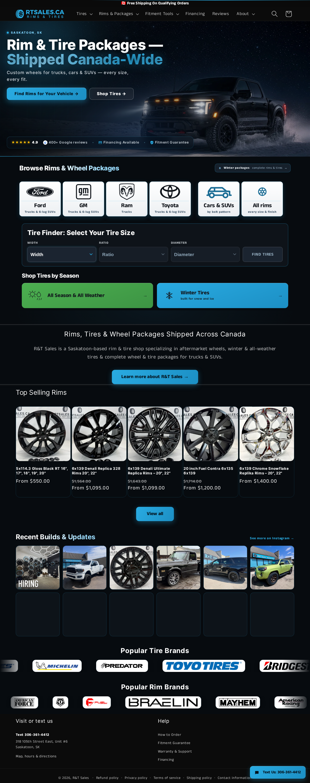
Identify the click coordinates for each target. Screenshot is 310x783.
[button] (84, 14)
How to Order (169, 734)
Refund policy (107, 777)
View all (155, 513)
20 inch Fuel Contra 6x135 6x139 (208, 470)
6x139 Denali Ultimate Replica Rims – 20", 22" (149, 470)
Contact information (234, 777)
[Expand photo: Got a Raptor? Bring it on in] (85, 615)
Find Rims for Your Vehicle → (47, 93)
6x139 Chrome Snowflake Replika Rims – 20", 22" (264, 470)
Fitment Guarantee (174, 742)
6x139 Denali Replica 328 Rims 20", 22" (96, 470)
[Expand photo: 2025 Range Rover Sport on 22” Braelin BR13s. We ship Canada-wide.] (38, 615)
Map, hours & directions (36, 756)
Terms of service (167, 777)
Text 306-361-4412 (32, 734)
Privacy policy (136, 777)
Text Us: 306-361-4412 (282, 772)
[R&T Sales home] (40, 14)
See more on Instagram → (272, 538)
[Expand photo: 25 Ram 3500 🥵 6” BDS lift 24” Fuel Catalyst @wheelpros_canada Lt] (85, 568)
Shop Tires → (111, 93)
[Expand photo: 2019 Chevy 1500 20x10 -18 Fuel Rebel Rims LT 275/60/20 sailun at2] (178, 615)
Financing (166, 759)
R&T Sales (81, 777)
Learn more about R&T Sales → (155, 376)
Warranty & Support (175, 751)
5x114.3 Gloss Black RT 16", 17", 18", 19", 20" (42, 470)
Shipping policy (199, 777)
